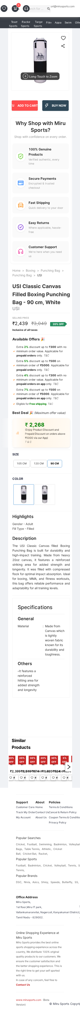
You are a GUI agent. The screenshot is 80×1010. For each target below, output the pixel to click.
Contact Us (42, 812)
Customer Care (25, 807)
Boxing (30, 270)
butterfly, (67, 882)
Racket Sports (26, 24)
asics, (35, 882)
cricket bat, (30, 853)
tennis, (72, 865)
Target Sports (38, 24)
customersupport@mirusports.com (54, 6)
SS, (77, 882)
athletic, (47, 849)
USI (39, 275)
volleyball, (60, 865)
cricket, (20, 844)
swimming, (45, 844)
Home (16, 270)
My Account (23, 817)
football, (32, 844)
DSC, (19, 882)
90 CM (55, 463)
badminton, (60, 844)
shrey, (45, 882)
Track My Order (25, 812)
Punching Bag (50, 270)
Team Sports (13, 24)
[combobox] (36, 8)
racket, (43, 853)
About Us (41, 817)
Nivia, (27, 882)
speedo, (55, 882)
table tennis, (32, 849)
